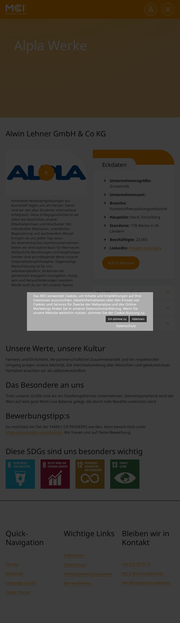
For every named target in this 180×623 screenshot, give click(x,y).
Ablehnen (138, 319)
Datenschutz (126, 326)
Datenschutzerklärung (103, 308)
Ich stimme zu (117, 319)
